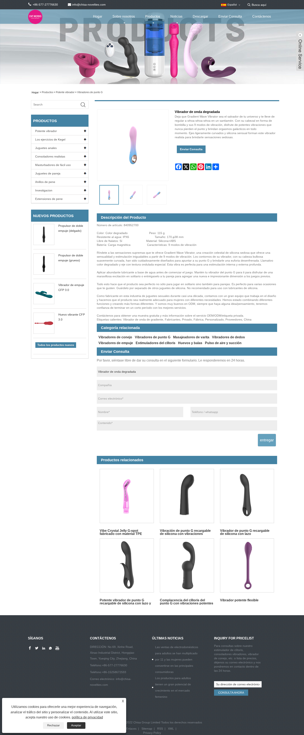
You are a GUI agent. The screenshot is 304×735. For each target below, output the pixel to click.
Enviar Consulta (230, 16)
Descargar (200, 16)
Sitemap (146, 728)
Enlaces (131, 728)
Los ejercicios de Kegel (50, 139)
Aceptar (76, 725)
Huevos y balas (190, 343)
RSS (160, 728)
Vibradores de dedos (228, 337)
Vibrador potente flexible (239, 600)
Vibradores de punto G (90, 92)
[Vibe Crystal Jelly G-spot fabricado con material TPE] (127, 496)
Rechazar (53, 725)
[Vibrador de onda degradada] (109, 195)
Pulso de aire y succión (223, 343)
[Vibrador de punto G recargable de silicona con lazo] (247, 496)
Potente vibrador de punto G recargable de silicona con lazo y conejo (125, 601)
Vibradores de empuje (115, 343)
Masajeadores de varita (191, 337)
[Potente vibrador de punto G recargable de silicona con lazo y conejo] (127, 565)
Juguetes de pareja (47, 173)
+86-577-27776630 (114, 665)
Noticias (176, 16)
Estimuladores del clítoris (155, 343)
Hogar (97, 16)
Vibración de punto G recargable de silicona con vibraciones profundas (185, 532)
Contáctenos (261, 16)
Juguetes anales (46, 148)
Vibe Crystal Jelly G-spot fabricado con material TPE (121, 532)
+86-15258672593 (114, 672)
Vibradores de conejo (115, 337)
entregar (267, 440)
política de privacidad (87, 717)
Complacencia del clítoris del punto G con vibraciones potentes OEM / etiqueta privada (186, 601)
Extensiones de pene (49, 199)
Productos (152, 16)
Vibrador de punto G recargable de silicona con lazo (244, 532)
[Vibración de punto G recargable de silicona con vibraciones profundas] (187, 496)
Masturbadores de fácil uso (53, 165)
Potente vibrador (65, 92)
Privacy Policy (152, 732)
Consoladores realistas (50, 156)
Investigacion (43, 190)
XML (171, 728)
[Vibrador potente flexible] (247, 565)
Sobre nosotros (124, 16)
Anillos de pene (45, 182)
